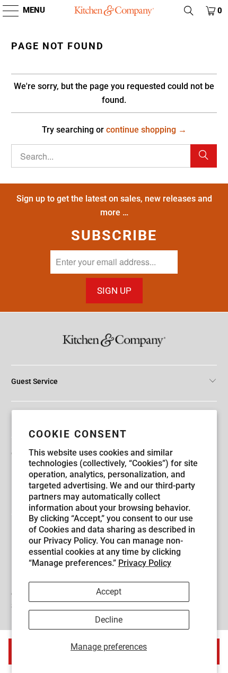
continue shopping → (146, 130)
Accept (108, 592)
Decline (108, 620)
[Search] (203, 156)
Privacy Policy (144, 563)
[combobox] (114, 156)
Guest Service (34, 381)
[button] (5, 10)
